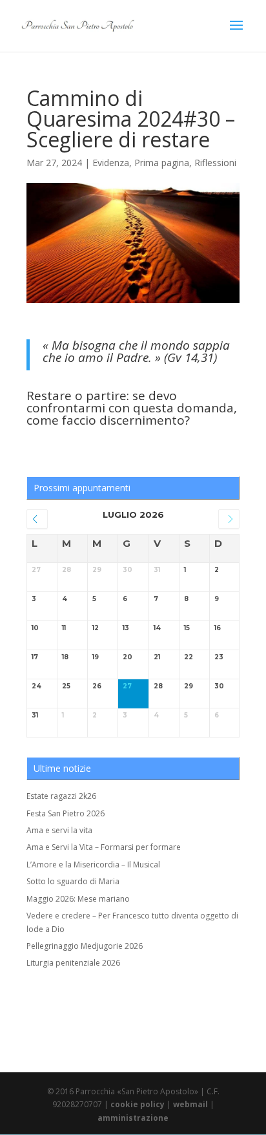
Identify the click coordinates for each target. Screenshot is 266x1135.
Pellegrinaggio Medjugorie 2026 (84, 945)
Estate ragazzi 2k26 (61, 795)
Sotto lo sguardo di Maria (72, 881)
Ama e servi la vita (59, 830)
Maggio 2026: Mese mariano (78, 898)
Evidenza (110, 162)
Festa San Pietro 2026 (65, 813)
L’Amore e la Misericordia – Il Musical (93, 864)
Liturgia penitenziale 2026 (73, 962)
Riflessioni (215, 162)
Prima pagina (161, 162)
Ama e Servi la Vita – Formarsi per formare (103, 847)
